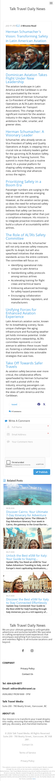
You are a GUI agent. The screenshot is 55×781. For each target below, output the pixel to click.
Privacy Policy (27, 760)
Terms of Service (27, 752)
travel (14, 404)
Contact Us (27, 744)
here (34, 779)
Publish (43, 472)
